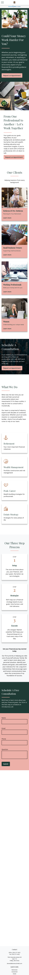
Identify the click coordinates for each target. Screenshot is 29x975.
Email (3, 728)
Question (5, 749)
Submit (5, 764)
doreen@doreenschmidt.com (14, 963)
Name (4, 718)
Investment (14, 972)
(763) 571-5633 (16, 952)
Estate (14, 974)
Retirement (14, 970)
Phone (4, 739)
